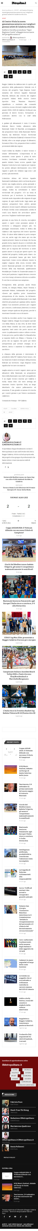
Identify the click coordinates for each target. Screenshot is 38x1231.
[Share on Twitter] (20, 72)
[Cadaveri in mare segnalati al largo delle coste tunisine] (10, 963)
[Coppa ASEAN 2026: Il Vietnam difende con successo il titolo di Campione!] (19, 513)
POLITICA (15, 1073)
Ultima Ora (7, 1168)
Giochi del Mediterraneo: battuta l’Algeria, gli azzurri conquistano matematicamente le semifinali (19, 566)
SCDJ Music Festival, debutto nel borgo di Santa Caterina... (25, 1186)
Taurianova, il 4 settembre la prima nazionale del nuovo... (24, 1197)
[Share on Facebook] (15, 72)
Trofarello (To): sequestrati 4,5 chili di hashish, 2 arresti (26, 1038)
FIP (4, 412)
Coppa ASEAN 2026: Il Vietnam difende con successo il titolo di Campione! (19, 530)
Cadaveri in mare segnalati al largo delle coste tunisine (26, 963)
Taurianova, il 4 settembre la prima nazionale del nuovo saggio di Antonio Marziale (26, 790)
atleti (5, 408)
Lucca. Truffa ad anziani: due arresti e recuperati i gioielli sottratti (26, 892)
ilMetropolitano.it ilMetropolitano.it (11, 443)
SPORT (16, 10)
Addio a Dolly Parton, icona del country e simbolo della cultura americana (26, 1004)
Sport (10, 412)
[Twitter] (10, 1216)
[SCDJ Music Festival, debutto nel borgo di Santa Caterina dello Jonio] (10, 769)
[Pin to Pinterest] (24, 72)
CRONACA (27, 1070)
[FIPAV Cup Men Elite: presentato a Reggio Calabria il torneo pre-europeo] (19, 623)
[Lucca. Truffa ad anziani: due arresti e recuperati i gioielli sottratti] (10, 891)
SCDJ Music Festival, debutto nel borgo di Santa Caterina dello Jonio (26, 770)
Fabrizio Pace (16, 1102)
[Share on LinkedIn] (29, 72)
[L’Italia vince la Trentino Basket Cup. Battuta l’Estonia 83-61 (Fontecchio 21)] (19, 696)
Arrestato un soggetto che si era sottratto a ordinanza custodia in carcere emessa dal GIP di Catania (26, 982)
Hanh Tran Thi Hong (19, 1110)
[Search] (36, 3)
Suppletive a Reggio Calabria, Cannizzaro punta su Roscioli (26, 1022)
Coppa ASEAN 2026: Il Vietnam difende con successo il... (22, 1175)
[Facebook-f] (4, 1216)
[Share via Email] (11, 76)
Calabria (14, 408)
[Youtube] (15, 1216)
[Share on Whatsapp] (6, 76)
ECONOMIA (27, 1076)
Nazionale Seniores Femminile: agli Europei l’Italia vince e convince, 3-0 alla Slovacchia (19, 603)
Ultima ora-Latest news (26, 1085)
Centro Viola (24, 408)
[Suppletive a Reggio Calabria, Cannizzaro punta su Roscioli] (10, 1022)
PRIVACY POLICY (9, 1157)
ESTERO (28, 1073)
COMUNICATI (26, 1082)
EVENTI (15, 1079)
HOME (15, 1070)
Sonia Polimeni (17, 1147)
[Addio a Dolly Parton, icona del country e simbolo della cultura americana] (10, 1001)
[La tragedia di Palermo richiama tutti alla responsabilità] (10, 873)
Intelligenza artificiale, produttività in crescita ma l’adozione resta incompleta (26, 855)
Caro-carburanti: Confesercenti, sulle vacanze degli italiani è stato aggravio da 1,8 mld (26, 945)
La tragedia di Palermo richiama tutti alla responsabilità (25, 874)
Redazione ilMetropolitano (22, 1118)
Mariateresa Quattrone (20, 1126)
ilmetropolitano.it (7, 10)
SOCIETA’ (28, 1079)
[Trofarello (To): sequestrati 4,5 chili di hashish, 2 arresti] (10, 1037)
